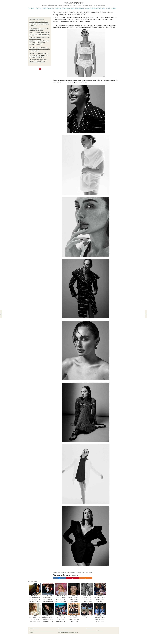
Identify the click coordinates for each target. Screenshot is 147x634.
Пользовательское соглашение (68, 628)
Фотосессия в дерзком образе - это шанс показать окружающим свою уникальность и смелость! (39, 55)
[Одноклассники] (85, 578)
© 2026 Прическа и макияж (35, 628)
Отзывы (113, 8)
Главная (31, 8)
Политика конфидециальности (63, 630)
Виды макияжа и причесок (52, 8)
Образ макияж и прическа (76, 572)
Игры (108, 8)
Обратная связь (89, 628)
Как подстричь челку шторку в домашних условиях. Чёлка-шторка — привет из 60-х (39, 48)
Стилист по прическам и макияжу (63, 572)
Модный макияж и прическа (86, 572)
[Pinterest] (72, 578)
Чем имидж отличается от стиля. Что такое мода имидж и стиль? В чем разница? (39, 23)
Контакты (59, 628)
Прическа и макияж (73, 3)
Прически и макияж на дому (95, 8)
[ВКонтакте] (59, 578)
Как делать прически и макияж (73, 8)
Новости (38, 8)
